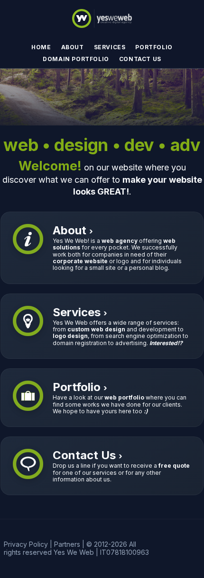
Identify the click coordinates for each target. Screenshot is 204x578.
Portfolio (153, 47)
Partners (67, 544)
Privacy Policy (26, 544)
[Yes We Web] (102, 16)
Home (41, 47)
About (72, 47)
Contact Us (140, 58)
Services (110, 47)
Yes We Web (74, 552)
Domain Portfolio (76, 58)
